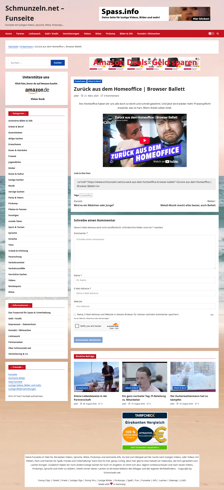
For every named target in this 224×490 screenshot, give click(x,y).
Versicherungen (71, 33)
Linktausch (34, 33)
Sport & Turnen (16, 227)
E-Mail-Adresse (82, 288)
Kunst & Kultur (16, 173)
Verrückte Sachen (17, 274)
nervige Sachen (16, 191)
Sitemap (173, 480)
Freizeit (12, 156)
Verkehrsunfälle (16, 268)
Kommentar (81, 233)
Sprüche (12, 232)
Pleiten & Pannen (17, 209)
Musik (11, 185)
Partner (20, 33)
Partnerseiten (15, 342)
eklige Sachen (15, 138)
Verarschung (15, 256)
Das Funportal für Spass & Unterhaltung (29, 312)
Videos (87, 33)
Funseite (12, 374)
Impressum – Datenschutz (22, 324)
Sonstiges (13, 215)
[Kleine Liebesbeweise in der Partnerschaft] (96, 377)
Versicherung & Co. (18, 353)
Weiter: (188, 203)
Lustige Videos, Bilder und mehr (24, 385)
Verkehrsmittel (16, 262)
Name (78, 275)
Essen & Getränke (17, 150)
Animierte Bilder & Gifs (20, 120)
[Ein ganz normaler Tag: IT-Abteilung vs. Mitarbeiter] (144, 377)
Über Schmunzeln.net (19, 348)
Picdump (110, 33)
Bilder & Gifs (126, 33)
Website (78, 301)
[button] (218, 34)
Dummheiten (15, 132)
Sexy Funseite (15, 381)
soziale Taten (15, 221)
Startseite (13, 46)
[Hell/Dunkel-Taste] (211, 33)
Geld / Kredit (51, 33)
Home (8, 33)
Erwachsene (26, 46)
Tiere (11, 244)
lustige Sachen (16, 179)
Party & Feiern (15, 197)
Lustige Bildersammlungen (22, 388)
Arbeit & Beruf (94, 81)
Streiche (12, 238)
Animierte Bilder (16, 378)
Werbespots (14, 286)
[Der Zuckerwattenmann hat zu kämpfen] (193, 377)
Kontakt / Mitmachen (148, 33)
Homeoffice (86, 195)
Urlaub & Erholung (18, 250)
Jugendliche (14, 162)
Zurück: (94, 203)
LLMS (183, 480)
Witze (98, 33)
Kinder (11, 168)
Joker (76, 95)
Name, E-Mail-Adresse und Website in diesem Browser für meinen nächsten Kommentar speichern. (128, 314)
